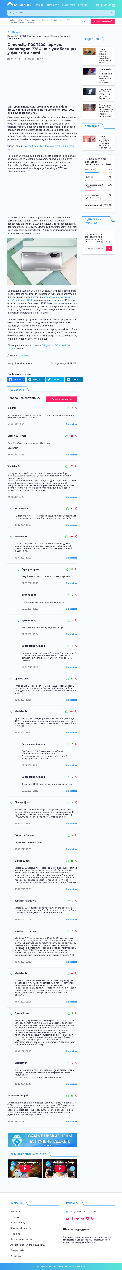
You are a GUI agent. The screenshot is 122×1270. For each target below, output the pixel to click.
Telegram (46, 345)
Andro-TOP (53, 5)
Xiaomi (45, 20)
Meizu (62, 20)
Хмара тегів (17, 1250)
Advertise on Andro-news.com (27, 1244)
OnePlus (13, 23)
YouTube (11, 348)
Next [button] (72, 1168)
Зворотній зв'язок (20, 1228)
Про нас (15, 1233)
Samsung (36, 20)
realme (12, 20)
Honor (21, 23)
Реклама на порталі (21, 1239)
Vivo (27, 20)
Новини (39, 5)
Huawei (54, 20)
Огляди (82, 5)
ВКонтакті (60, 345)
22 (41, 59)
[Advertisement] (42, 84)
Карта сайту (17, 1256)
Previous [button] (12, 1168)
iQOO (20, 20)
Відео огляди (18, 1222)
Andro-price (68, 5)
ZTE (69, 20)
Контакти (31, 23)
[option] (25, 1168)
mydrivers (24, 355)
